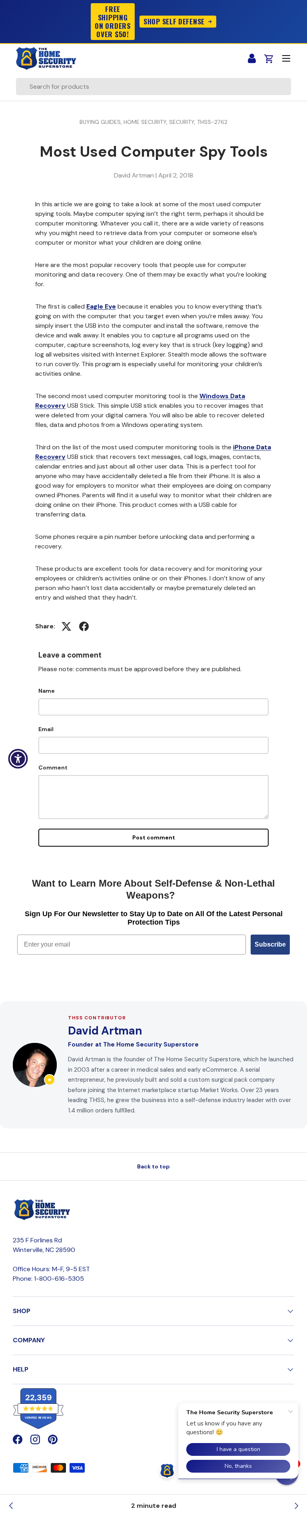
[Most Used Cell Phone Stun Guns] (296, 1506)
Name (46, 690)
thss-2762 (212, 122)
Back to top (153, 1166)
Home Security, (146, 122)
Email (46, 729)
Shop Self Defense (174, 21)
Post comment (153, 837)
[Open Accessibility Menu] (18, 759)
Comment (53, 767)
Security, (183, 122)
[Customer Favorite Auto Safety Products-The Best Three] (11, 1506)
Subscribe (270, 944)
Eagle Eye (101, 306)
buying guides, (102, 122)
